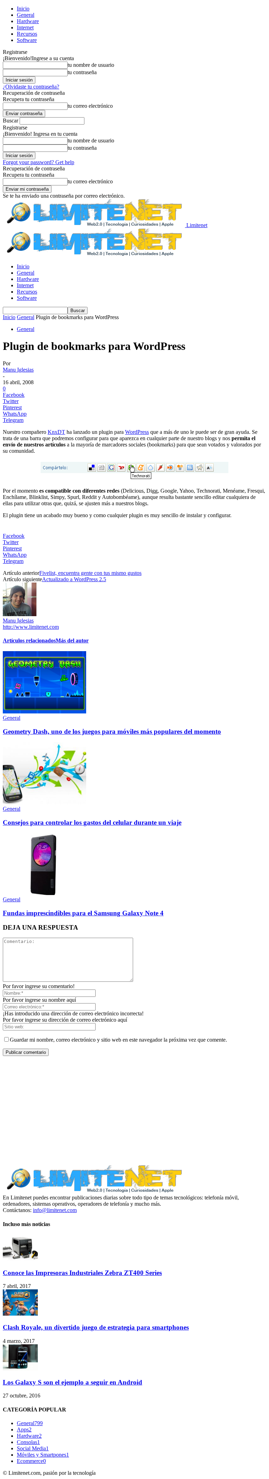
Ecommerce (31, 1461)
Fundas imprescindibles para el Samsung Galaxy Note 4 (83, 913)
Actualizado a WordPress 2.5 (74, 579)
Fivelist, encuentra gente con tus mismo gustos (90, 573)
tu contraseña (82, 72)
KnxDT (56, 432)
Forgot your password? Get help (38, 162)
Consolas (28, 1442)
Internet (25, 27)
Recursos (27, 34)
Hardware (28, 21)
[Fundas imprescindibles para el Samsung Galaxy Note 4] (44, 893)
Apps (24, 1429)
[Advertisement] (134, 1111)
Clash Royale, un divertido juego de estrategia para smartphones (96, 1327)
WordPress (137, 432)
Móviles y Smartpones (43, 1455)
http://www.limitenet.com (31, 627)
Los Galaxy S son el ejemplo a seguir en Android (72, 1382)
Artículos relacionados (29, 640)
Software (27, 40)
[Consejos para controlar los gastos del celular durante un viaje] (44, 802)
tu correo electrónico (90, 106)
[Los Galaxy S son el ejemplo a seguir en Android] (20, 1369)
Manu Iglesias (18, 370)
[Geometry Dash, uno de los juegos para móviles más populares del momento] (44, 711)
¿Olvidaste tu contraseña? (31, 87)
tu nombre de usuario (91, 65)
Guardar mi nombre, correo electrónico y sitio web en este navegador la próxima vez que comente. (118, 1040)
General (25, 15)
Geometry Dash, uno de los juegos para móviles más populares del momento (112, 731)
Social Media (33, 1448)
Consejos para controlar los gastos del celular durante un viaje (92, 822)
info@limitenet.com (55, 1210)
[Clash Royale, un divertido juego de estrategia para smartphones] (20, 1314)
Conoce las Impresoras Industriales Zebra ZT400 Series (82, 1272)
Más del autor (72, 640)
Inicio (23, 9)
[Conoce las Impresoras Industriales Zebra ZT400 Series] (20, 1259)
